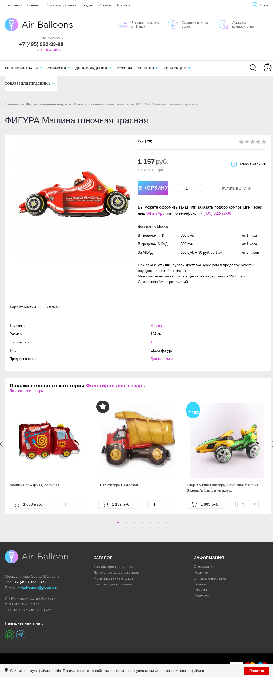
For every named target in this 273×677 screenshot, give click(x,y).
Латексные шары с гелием (117, 572)
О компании (12, 5)
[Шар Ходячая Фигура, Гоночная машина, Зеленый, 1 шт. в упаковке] (226, 440)
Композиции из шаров (113, 584)
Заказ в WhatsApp (50, 50)
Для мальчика (162, 359)
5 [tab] (149, 524)
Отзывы (104, 5)
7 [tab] (165, 524)
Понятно (256, 671)
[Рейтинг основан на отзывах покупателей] (252, 142)
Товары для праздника (113, 566)
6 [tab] (157, 524)
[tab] (23, 307)
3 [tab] (133, 524)
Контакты (123, 5)
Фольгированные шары (46, 104)
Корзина (267, 74)
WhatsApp (155, 213)
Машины (157, 326)
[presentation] (23, 307)
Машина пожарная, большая (34, 485)
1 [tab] (117, 524)
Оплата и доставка (61, 5)
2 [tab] (125, 524)
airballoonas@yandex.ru (38, 588)
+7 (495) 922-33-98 (214, 213)
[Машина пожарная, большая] (49, 440)
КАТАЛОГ (103, 557)
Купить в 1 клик (236, 188)
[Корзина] (267, 71)
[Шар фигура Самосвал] (138, 440)
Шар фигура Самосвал (118, 485)
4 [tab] (141, 524)
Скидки (87, 5)
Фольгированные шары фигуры (101, 104)
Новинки (33, 5)
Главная (12, 104)
